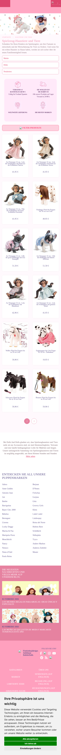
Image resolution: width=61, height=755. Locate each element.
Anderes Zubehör (40, 548)
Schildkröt (37, 531)
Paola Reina (7, 556)
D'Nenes (36, 489)
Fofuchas (36, 493)
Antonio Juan (7, 493)
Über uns (44, 670)
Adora (4, 484)
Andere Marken (39, 544)
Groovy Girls (38, 506)
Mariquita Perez (8, 535)
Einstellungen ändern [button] (30, 748)
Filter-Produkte (31, 128)
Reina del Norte (39, 522)
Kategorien (16, 670)
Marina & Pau (7, 531)
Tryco (35, 539)
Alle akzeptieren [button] (30, 739)
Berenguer (6, 518)
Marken (15, 677)
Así (3, 497)
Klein (35, 510)
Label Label (37, 514)
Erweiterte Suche (16, 691)
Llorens (5, 522)
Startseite (6, 37)
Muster (35, 552)
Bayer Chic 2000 (9, 510)
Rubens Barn (38, 527)
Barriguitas (6, 506)
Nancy (4, 544)
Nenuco (5, 548)
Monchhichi (7, 539)
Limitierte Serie (16, 684)
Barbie (4, 501)
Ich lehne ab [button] (30, 743)
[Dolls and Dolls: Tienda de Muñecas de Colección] (30, 3)
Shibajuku (37, 535)
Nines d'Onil (7, 552)
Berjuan (36, 484)
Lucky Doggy (7, 527)
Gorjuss (36, 497)
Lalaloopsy (37, 518)
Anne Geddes (7, 489)
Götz (34, 501)
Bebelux (5, 514)
